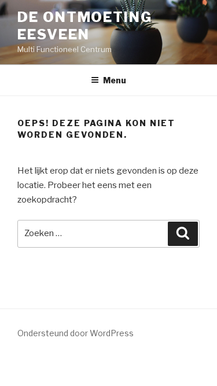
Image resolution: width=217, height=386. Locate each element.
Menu (114, 80)
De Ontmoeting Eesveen (84, 26)
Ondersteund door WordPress (75, 333)
